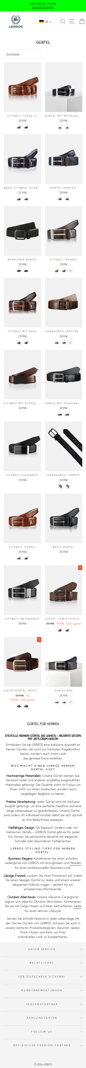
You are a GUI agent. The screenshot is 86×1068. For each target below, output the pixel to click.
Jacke (77, 906)
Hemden (75, 863)
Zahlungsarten (41, 1017)
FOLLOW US (41, 1031)
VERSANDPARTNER (42, 1004)
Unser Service (42, 949)
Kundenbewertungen (41, 990)
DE (46, 22)
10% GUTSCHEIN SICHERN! (41, 976)
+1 (70, 271)
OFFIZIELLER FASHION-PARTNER (42, 1045)
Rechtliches (42, 962)
